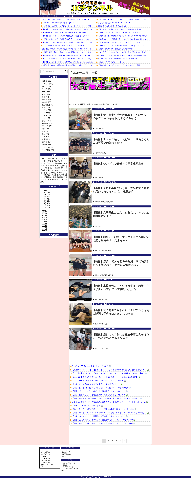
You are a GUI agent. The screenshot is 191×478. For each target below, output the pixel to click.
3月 (45, 203)
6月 (45, 197)
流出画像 (45, 139)
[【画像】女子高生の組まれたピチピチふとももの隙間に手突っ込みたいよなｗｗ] (80, 314)
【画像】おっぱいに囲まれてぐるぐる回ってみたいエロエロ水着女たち (123, 36)
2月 (45, 205)
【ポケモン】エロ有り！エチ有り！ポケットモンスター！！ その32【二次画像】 (105, 377)
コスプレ (61, 170)
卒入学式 (60, 173)
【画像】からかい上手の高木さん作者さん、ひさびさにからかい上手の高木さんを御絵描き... (109, 413)
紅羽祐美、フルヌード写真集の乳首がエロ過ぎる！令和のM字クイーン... (67, 49)
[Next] (120, 441)
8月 (45, 193)
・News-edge (44, 451)
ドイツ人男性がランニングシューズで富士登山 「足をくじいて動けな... (68, 59)
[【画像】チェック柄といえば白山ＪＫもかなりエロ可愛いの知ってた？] (80, 143)
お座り (48, 170)
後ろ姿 (44, 142)
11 (115, 182)
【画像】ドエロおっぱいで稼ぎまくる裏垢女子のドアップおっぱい (98, 391)
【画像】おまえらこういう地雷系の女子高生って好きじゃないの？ (65, 36)
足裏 (96, 226)
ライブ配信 (46, 150)
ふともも (104, 324)
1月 (45, 207)
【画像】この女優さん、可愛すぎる (86, 406)
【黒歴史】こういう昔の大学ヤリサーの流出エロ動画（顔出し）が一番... (67, 42)
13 (115, 109)
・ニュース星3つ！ (45, 458)
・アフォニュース (45, 455)
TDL (96, 250)
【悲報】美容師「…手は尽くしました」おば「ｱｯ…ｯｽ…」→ (119, 42)
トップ (43, 16)
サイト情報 (53, 16)
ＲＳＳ (71, 16)
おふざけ (97, 128)
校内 (111, 202)
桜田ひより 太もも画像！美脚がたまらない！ (114, 26)
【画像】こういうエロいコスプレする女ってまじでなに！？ (119, 32)
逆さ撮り (45, 123)
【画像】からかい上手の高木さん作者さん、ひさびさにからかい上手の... (67, 62)
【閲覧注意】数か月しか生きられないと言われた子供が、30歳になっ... (67, 55)
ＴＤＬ (108, 231)
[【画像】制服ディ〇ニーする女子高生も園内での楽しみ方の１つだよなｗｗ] (80, 241)
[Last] (124, 441)
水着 (43, 94)
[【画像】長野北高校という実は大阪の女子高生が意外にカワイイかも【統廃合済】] (80, 192)
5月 (45, 199)
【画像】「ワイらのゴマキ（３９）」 (111, 62)
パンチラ (45, 86)
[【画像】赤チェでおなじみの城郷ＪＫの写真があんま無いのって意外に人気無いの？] (80, 265)
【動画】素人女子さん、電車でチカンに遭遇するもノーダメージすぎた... (68, 52)
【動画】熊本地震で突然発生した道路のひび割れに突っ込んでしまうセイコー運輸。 (105, 398)
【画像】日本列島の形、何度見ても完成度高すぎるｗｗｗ (118, 49)
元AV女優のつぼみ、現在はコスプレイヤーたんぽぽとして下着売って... (68, 19)
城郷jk (48, 177)
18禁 (44, 175)
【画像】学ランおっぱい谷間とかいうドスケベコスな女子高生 (119, 65)
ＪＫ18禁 (45, 113)
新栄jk (48, 175)
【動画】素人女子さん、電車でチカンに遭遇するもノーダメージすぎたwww (102, 420)
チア (63, 163)
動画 (43, 134)
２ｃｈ (44, 137)
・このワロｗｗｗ (45, 462)
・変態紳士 (64, 453)
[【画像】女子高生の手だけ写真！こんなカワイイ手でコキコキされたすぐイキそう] (80, 119)
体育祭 (55, 163)
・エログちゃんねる (67, 451)
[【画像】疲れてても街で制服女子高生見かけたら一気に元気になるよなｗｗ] (80, 339)
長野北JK (97, 202)
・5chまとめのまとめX (46, 464)
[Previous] (100, 441)
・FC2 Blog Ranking (67, 467)
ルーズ (99, 250)
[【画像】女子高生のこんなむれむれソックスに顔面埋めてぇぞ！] (80, 216)
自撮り (102, 128)
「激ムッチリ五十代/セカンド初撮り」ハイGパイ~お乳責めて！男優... (122, 19)
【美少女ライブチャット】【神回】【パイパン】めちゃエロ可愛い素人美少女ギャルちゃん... (109, 370)
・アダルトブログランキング (69, 468)
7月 (45, 195)
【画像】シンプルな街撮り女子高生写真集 (118, 163)
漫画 (43, 129)
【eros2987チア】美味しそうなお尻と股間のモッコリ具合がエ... (65, 32)
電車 (100, 153)
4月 (45, 201)
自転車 (44, 102)
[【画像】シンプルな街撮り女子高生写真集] (80, 168)
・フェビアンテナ (45, 453)
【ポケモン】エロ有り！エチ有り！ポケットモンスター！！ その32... (67, 26)
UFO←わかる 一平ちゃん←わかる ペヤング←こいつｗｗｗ (63, 46)
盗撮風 (53, 175)
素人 (43, 131)
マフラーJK (47, 179)
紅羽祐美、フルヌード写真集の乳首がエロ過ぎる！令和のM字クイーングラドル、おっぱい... (109, 402)
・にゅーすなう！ (45, 460)
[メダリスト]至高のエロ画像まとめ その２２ (59, 23)
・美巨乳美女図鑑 (66, 455)
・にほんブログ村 (66, 465)
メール (62, 16)
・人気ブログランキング (68, 463)
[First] (96, 441)
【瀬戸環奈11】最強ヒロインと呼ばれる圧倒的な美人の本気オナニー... (122, 29)
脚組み (108, 304)
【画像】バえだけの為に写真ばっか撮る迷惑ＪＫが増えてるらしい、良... (67, 29)
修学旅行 (63, 168)
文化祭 (53, 177)
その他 (108, 109)
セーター (43, 161)
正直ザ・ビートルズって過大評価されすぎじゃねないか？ (118, 59)
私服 (43, 97)
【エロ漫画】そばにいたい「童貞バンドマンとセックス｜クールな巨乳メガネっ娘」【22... (108, 373)
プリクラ (45, 126)
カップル (54, 170)
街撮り (104, 153)
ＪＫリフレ (63, 179)
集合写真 (103, 202)
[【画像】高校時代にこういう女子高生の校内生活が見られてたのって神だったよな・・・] (80, 290)
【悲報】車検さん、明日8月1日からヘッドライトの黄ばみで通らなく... (123, 39)
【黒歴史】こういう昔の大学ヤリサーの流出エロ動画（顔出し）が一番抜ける (103, 409)
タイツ (44, 118)
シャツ (97, 177)
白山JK (97, 153)
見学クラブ (54, 166)
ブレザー (97, 348)
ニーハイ (43, 158)
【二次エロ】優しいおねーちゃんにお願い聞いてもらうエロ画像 (97, 380)
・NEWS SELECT (45, 456)
